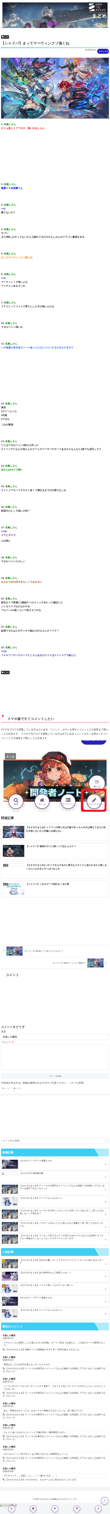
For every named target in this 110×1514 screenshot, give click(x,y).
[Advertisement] (55, 162)
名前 (3, 1031)
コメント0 (103, 51)
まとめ (5, 37)
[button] (106, 1140)
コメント (7, 1042)
